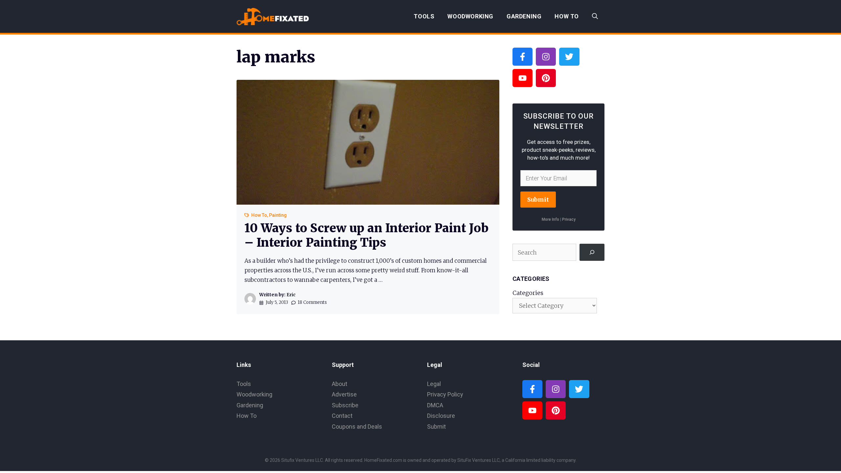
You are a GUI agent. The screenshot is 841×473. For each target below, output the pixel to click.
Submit (538, 199)
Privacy (569, 219)
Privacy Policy (445, 394)
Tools (424, 16)
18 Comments (312, 302)
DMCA (435, 405)
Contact (342, 415)
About (339, 383)
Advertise (344, 394)
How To (567, 16)
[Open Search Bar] (594, 16)
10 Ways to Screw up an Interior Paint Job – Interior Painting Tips (366, 235)
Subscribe (345, 405)
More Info (550, 219)
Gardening (524, 16)
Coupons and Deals (357, 426)
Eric (291, 295)
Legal (434, 383)
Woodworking (470, 16)
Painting (278, 215)
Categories (527, 293)
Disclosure (441, 415)
